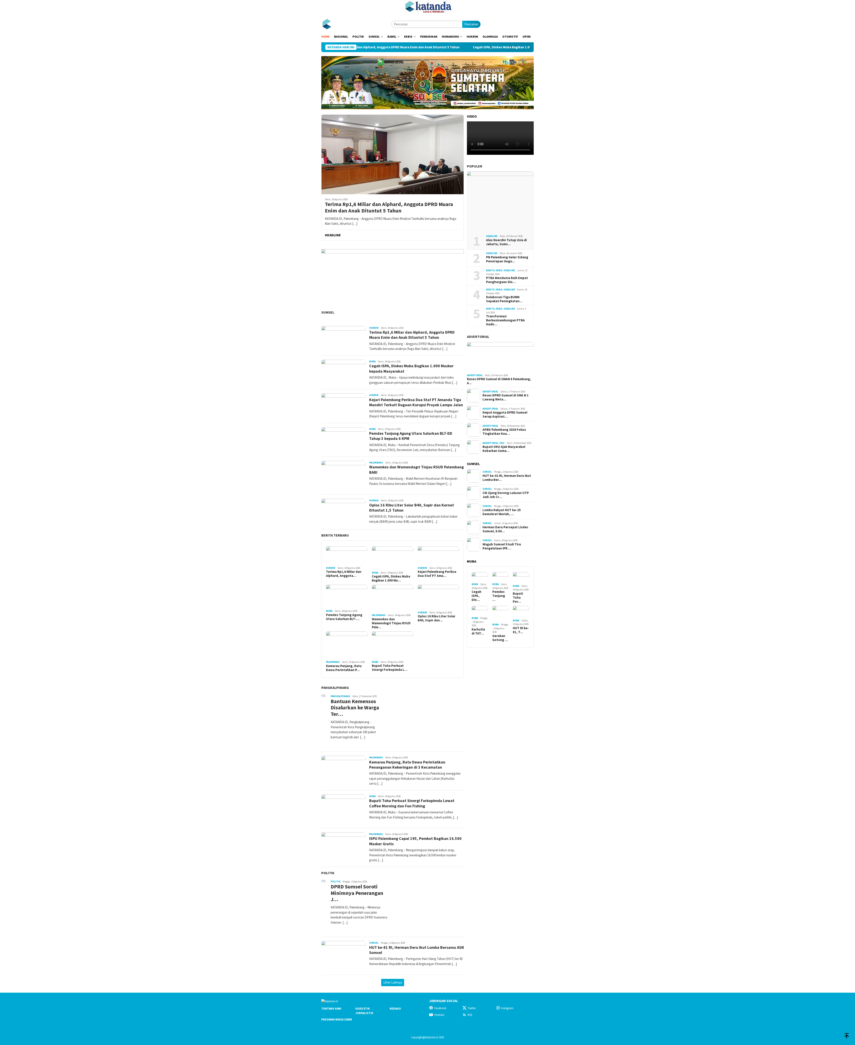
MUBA (372, 361)
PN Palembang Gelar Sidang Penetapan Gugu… (507, 259)
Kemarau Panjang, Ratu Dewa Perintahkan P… (344, 668)
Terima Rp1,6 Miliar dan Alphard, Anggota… (343, 574)
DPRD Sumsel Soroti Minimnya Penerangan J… (357, 893)
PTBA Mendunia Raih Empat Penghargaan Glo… (507, 280)
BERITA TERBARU (335, 535)
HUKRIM (374, 327)
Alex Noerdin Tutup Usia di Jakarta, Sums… (506, 242)
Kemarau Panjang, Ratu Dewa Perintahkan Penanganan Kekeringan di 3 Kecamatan (407, 764)
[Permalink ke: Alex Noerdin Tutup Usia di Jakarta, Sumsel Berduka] (500, 201)
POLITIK (327, 873)
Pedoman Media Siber (336, 1019)
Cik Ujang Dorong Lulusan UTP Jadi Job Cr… (505, 495)
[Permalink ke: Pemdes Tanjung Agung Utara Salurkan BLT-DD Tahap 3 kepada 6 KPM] (346, 596)
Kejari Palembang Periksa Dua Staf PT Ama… (437, 574)
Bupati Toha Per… (518, 598)
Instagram (507, 1008)
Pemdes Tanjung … (498, 596)
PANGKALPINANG (335, 687)
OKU (501, 443)
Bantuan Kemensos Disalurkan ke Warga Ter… (355, 707)
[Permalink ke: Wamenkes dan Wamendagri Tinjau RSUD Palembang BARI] (392, 598)
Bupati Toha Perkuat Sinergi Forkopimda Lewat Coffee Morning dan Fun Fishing (411, 803)
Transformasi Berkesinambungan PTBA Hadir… (505, 320)
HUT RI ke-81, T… (521, 630)
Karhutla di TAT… (478, 631)
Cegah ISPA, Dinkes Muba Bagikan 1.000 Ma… (391, 578)
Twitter (472, 1008)
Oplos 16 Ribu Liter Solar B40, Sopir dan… (436, 618)
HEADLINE (491, 236)
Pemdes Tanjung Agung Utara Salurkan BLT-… (344, 617)
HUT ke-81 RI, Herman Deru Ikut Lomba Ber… (506, 478)
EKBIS (499, 270)
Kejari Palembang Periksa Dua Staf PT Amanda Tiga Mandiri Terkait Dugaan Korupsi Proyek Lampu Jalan (416, 402)
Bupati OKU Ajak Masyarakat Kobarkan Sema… (503, 449)
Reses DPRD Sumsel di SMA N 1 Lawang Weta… (505, 397)
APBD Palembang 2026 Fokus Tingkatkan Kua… (504, 432)
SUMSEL (327, 312)
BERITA (490, 270)
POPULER (474, 166)
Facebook (440, 1008)
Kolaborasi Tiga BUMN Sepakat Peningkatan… (504, 299)
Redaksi (395, 1008)
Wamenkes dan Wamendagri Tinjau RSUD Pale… (391, 623)
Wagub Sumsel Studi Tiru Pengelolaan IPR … (501, 546)
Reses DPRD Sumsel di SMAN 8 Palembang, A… (499, 381)
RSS (470, 1015)
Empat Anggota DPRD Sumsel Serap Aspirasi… (504, 414)
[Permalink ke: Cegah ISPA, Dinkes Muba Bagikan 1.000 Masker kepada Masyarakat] (392, 558)
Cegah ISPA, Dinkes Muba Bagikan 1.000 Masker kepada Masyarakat (460, 47)
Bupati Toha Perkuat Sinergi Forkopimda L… (389, 668)
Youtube (439, 1015)
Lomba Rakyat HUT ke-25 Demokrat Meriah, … (501, 512)
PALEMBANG (376, 462)
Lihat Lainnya (392, 982)
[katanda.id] (326, 24)
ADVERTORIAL (478, 336)
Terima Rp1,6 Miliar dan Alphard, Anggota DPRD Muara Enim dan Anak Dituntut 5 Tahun (389, 207)
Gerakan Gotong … (500, 638)
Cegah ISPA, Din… (476, 596)
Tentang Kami (331, 1008)
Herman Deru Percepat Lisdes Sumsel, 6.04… (505, 529)
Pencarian (471, 24)
